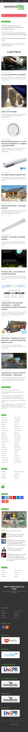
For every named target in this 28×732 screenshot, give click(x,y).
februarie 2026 (17, 417)
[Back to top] (24, 728)
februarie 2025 (4, 422)
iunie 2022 (16, 424)
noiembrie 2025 (4, 420)
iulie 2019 (16, 451)
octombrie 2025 (17, 420)
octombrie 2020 (17, 438)
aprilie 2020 (16, 445)
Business (3, 31)
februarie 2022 (17, 426)
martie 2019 (16, 455)
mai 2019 (16, 453)
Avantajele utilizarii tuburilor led (13, 175)
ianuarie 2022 (4, 428)
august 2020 (16, 441)
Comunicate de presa (5, 72)
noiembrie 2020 (4, 438)
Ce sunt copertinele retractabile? (13, 75)
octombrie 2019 (4, 449)
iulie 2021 (3, 432)
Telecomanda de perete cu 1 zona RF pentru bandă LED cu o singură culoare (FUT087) (13, 143)
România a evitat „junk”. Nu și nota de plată (10, 390)
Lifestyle (11, 31)
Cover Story (3, 24)
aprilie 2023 (16, 422)
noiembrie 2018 (17, 459)
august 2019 (4, 451)
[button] (2, 1)
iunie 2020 (16, 443)
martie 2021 (3, 434)
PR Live (10, 82)
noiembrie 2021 (17, 428)
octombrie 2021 (4, 430)
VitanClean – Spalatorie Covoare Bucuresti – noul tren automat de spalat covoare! (13, 340)
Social (18, 1)
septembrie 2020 (5, 441)
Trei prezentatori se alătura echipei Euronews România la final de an (15, 549)
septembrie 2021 (17, 430)
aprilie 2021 (16, 432)
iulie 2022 (3, 424)
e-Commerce (17, 473)
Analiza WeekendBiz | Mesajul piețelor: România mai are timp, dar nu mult (16, 535)
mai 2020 (3, 445)
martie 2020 (3, 447)
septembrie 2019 (17, 449)
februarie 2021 (17, 434)
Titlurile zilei (3, 36)
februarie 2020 (17, 447)
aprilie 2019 (3, 455)
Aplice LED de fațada (9, 112)
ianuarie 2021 (4, 436)
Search (25, 1)
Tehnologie (16, 475)
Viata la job (16, 477)
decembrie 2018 (4, 459)
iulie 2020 (3, 443)
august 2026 (4, 417)
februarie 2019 (4, 457)
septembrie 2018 (17, 462)
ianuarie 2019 (17, 457)
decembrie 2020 (17, 436)
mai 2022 (3, 426)
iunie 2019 (3, 453)
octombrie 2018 (4, 462)
